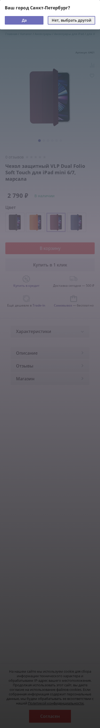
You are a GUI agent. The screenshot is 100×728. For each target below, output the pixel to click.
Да (24, 20)
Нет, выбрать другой (71, 20)
